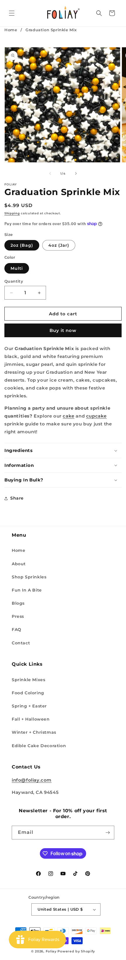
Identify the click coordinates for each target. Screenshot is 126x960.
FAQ (16, 629)
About (19, 563)
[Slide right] (75, 173)
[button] (11, 13)
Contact (21, 643)
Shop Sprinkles (29, 577)
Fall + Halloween (31, 719)
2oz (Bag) (22, 245)
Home (10, 29)
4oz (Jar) (58, 245)
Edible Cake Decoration (39, 745)
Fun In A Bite (27, 590)
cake (68, 416)
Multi (17, 268)
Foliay (51, 951)
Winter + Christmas (34, 732)
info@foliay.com (32, 780)
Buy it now (63, 330)
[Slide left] (50, 173)
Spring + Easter (29, 706)
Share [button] (17, 498)
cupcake (96, 416)
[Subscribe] (107, 832)
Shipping (12, 213)
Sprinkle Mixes (28, 679)
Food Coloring (28, 692)
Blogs (18, 603)
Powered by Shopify (76, 951)
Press (18, 616)
